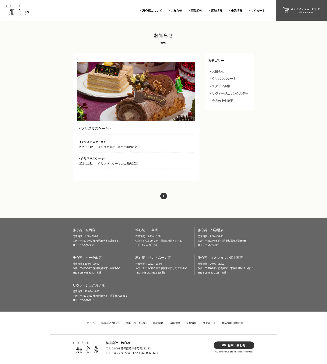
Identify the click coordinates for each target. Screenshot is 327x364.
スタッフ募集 (221, 86)
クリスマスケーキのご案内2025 (118, 147)
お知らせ (176, 10)
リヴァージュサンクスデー (230, 93)
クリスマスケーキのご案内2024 (118, 163)
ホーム (91, 322)
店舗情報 (216, 10)
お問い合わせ (236, 345)
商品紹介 (196, 10)
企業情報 (236, 10)
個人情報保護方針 (232, 322)
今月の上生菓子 (222, 100)
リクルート (258, 10)
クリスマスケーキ (224, 78)
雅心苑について (152, 10)
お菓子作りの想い (136, 322)
